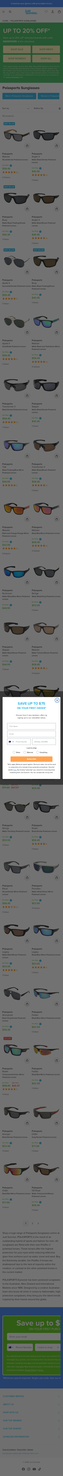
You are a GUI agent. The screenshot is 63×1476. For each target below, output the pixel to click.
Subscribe (31, 759)
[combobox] (11, 742)
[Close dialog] (57, 700)
